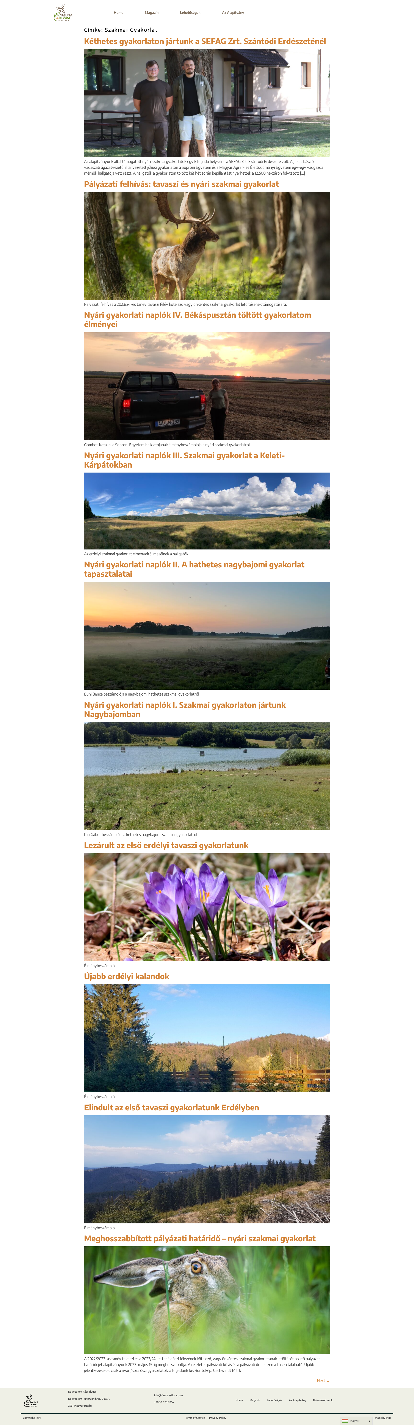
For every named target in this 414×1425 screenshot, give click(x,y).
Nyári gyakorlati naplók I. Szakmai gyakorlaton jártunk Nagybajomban (185, 709)
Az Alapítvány (233, 12)
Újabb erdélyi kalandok (126, 976)
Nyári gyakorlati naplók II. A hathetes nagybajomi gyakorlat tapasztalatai (194, 568)
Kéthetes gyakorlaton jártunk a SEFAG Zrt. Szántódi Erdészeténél (205, 41)
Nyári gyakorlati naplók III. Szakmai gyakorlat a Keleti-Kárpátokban (184, 459)
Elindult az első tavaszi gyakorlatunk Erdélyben (171, 1107)
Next (323, 1380)
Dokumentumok (323, 1400)
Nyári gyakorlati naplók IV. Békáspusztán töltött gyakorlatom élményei (197, 319)
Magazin (151, 12)
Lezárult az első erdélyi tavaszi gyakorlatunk (166, 845)
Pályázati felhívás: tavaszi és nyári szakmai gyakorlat (181, 184)
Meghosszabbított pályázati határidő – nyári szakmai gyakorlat (200, 1238)
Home (118, 12)
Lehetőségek (190, 12)
